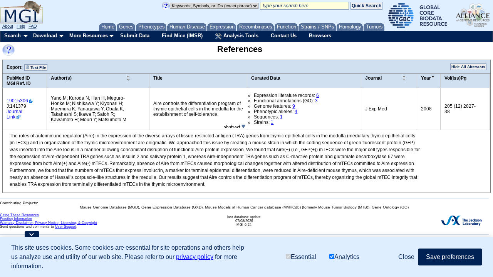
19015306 (17, 100)
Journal (373, 78)
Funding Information (16, 219)
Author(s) (61, 78)
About (7, 26)
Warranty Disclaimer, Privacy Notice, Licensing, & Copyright (48, 223)
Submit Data (134, 35)
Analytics (346, 257)
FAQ (33, 26)
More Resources (88, 35)
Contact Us (284, 35)
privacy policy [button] (194, 257)
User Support (65, 227)
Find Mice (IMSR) (182, 35)
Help (21, 26)
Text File (37, 67)
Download (45, 35)
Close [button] (406, 257)
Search (12, 35)
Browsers (320, 35)
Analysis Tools (240, 35)
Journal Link (14, 114)
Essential (303, 257)
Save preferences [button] (450, 257)
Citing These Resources (19, 215)
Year (426, 78)
